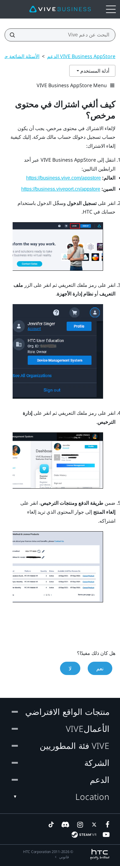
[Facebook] (106, 824)
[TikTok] (51, 824)
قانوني (64, 857)
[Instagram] (79, 824)
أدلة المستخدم (94, 70)
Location (92, 796)
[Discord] (65, 824)
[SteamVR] (83, 834)
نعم (100, 668)
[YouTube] (106, 834)
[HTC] (100, 854)
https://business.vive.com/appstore (63, 177)
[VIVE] (60, 9)
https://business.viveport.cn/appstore (60, 189)
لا (70, 668)
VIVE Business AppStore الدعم (81, 56)
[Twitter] (93, 824)
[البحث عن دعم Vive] (14, 35)
